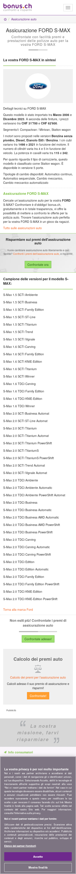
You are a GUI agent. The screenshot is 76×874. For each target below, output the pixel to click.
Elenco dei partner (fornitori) (20, 846)
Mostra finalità (38, 867)
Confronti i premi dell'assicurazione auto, (36, 253)
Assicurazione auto (24, 19)
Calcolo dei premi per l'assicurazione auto (38, 677)
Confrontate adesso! (38, 639)
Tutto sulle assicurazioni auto (22, 228)
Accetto (38, 856)
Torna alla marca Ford (18, 609)
